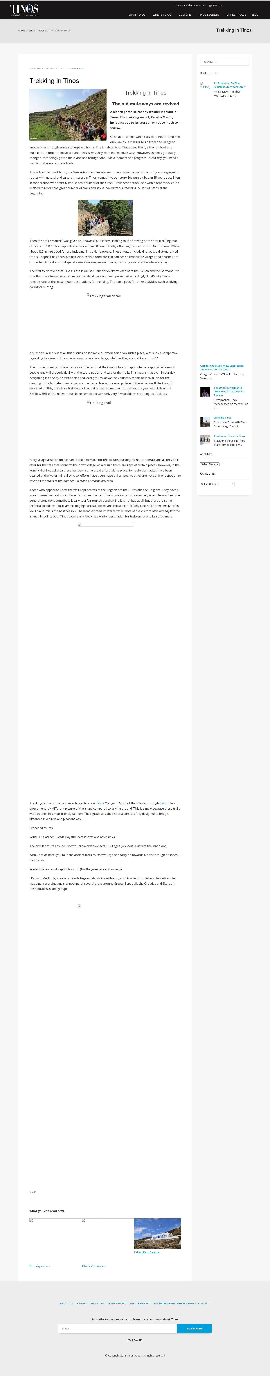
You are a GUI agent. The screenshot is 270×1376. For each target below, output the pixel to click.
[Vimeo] (249, 5)
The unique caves (39, 1266)
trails (163, 803)
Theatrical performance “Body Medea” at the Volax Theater (229, 391)
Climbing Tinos (222, 417)
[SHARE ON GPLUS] (45, 1197)
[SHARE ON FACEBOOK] (32, 1197)
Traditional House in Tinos (229, 436)
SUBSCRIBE (194, 1328)
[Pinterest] (238, 5)
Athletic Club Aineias (94, 1266)
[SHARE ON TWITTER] (38, 1197)
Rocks (80, 68)
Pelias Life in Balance (146, 1252)
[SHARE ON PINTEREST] (51, 1197)
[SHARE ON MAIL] (58, 1197)
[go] (244, 62)
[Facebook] (232, 5)
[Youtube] (243, 5)
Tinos (100, 803)
